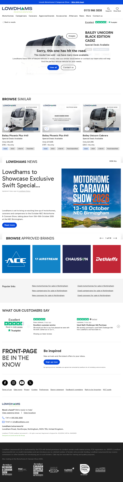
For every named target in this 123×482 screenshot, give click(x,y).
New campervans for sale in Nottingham (49, 291)
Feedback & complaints (74, 390)
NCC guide (107, 390)
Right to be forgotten (93, 390)
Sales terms (18, 390)
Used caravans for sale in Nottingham (94, 295)
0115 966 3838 (93, 10)
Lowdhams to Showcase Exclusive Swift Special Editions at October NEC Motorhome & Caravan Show (28, 179)
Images (71, 36)
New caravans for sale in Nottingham (48, 295)
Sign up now (52, 362)
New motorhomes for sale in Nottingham (50, 286)
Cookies (34, 390)
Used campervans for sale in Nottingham (95, 291)
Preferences (44, 390)
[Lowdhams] (17, 9)
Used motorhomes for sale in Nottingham (95, 286)
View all (53, 67)
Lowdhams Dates (24, 191)
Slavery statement (57, 390)
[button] (109, 9)
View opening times (10, 413)
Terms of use (7, 390)
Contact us (68, 67)
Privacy (26, 390)
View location (30, 413)
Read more (9, 225)
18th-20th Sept (77, 2)
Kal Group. (22, 435)
